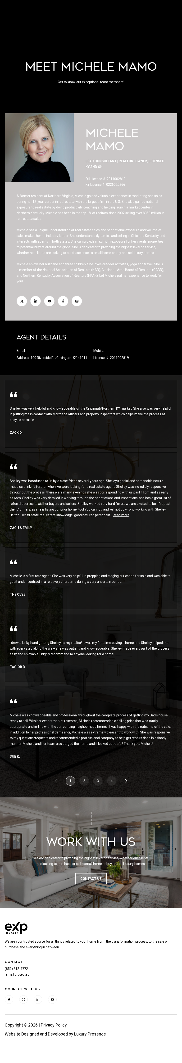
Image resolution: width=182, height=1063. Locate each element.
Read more (121, 515)
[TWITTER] (22, 301)
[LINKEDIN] (35, 301)
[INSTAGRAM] (77, 301)
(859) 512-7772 (116, 351)
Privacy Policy (54, 1024)
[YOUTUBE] (49, 301)
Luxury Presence (90, 1033)
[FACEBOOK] (63, 301)
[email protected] (17, 974)
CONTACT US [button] (91, 879)
